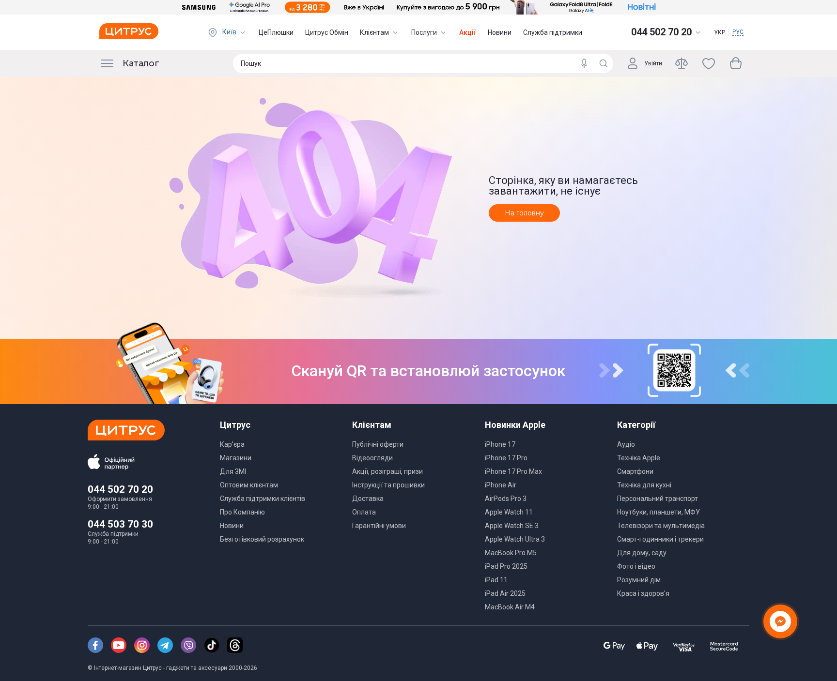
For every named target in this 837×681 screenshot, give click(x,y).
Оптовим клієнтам (249, 485)
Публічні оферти (377, 444)
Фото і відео (636, 566)
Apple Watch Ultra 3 (515, 539)
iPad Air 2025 (505, 593)
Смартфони (635, 471)
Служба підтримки (552, 32)
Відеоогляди (372, 458)
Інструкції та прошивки (388, 485)
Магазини (235, 458)
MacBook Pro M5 (511, 553)
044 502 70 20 (120, 489)
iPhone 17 (500, 444)
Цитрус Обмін (326, 32)
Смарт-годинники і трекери (660, 539)
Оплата (364, 512)
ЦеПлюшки (276, 32)
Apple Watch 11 (509, 512)
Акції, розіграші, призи (387, 471)
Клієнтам (374, 32)
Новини (500, 32)
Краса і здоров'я (643, 593)
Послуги (424, 32)
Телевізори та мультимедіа (661, 526)
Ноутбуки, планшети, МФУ (658, 512)
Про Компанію (242, 512)
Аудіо (626, 444)
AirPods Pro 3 (506, 498)
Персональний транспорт (657, 498)
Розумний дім (639, 580)
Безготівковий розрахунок (262, 539)
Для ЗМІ (233, 471)
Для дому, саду (641, 553)
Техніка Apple (638, 458)
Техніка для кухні (644, 485)
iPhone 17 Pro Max (513, 471)
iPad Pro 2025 (506, 566)
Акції (467, 32)
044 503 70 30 (120, 524)
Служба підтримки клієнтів (262, 498)
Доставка (368, 498)
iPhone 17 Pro (506, 458)
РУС (738, 32)
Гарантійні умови (379, 526)
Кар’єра (232, 444)
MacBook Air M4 (510, 607)
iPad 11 (496, 580)
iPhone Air (500, 485)
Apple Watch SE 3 (512, 526)
